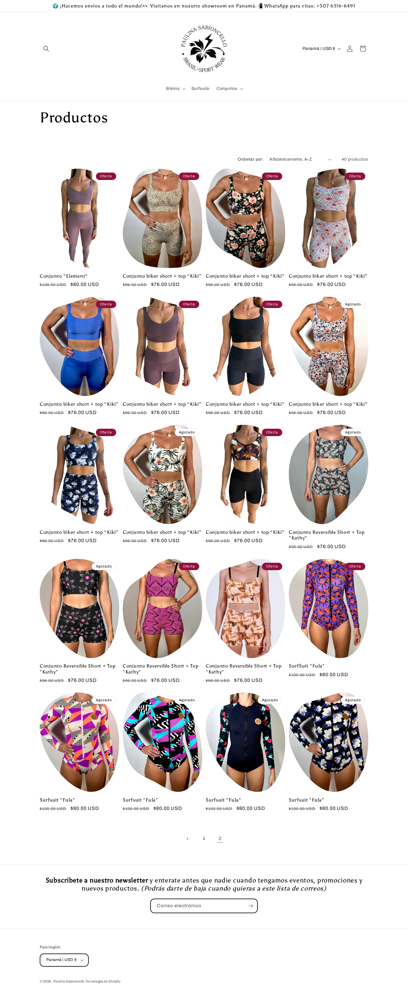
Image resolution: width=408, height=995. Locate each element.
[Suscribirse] (250, 906)
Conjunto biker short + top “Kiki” (162, 276)
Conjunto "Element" (64, 276)
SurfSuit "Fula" (307, 666)
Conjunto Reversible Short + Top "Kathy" (326, 535)
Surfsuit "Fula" (57, 800)
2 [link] (220, 838)
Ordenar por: (250, 159)
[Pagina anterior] (187, 838)
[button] (46, 48)
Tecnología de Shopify (103, 981)
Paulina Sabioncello (69, 981)
